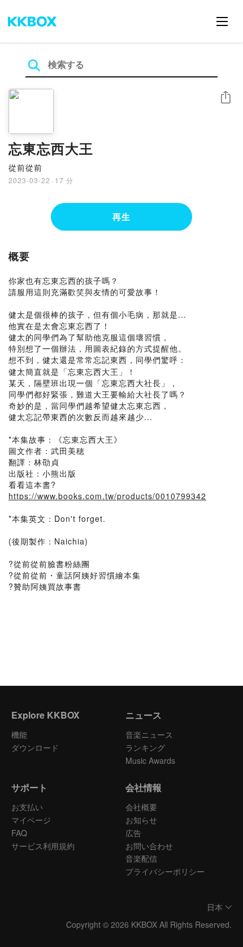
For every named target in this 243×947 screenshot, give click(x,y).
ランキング (145, 747)
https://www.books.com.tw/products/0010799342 (107, 495)
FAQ (19, 832)
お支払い (27, 806)
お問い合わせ (149, 845)
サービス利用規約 (43, 845)
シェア (225, 97)
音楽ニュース (149, 734)
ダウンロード (35, 747)
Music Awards (150, 760)
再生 (121, 216)
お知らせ (141, 819)
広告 (133, 832)
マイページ (31, 819)
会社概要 (141, 806)
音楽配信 (141, 858)
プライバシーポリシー (165, 871)
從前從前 (25, 167)
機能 (19, 734)
